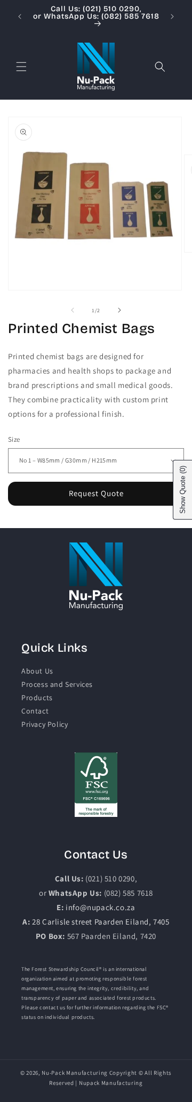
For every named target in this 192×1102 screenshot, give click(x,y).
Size (14, 439)
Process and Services (57, 684)
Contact (35, 711)
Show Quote (183, 490)
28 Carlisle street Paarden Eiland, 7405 (100, 922)
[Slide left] (72, 310)
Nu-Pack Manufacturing (75, 1072)
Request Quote (96, 493)
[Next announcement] (172, 16)
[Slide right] (119, 310)
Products (37, 697)
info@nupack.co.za (100, 907)
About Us (37, 671)
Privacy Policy (44, 724)
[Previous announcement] (19, 16)
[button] (21, 66)
